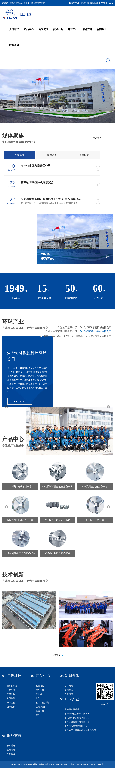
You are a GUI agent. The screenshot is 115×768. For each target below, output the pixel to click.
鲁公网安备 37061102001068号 (89, 764)
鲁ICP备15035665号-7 (65, 764)
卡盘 (86, 446)
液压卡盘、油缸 (103, 446)
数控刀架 (45, 446)
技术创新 (58, 29)
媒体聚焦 (52, 155)
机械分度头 (80, 451)
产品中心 (29, 29)
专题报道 (84, 155)
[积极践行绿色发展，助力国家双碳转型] (29, 610)
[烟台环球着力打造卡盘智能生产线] (86, 633)
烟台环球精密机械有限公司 (97, 327)
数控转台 (61, 446)
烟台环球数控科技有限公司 (97, 331)
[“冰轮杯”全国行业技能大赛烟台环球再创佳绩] (86, 604)
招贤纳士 (102, 29)
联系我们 (94, 2)
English (109, 2)
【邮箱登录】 (74, 2)
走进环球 (85, 2)
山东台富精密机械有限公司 (62, 331)
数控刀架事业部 (68, 327)
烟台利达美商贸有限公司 (56, 335)
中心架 (74, 446)
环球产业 (73, 29)
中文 (103, 2)
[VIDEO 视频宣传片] (75, 238)
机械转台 (96, 451)
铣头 (109, 451)
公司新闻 (19, 155)
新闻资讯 (43, 29)
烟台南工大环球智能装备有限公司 (93, 335)
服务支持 (87, 29)
